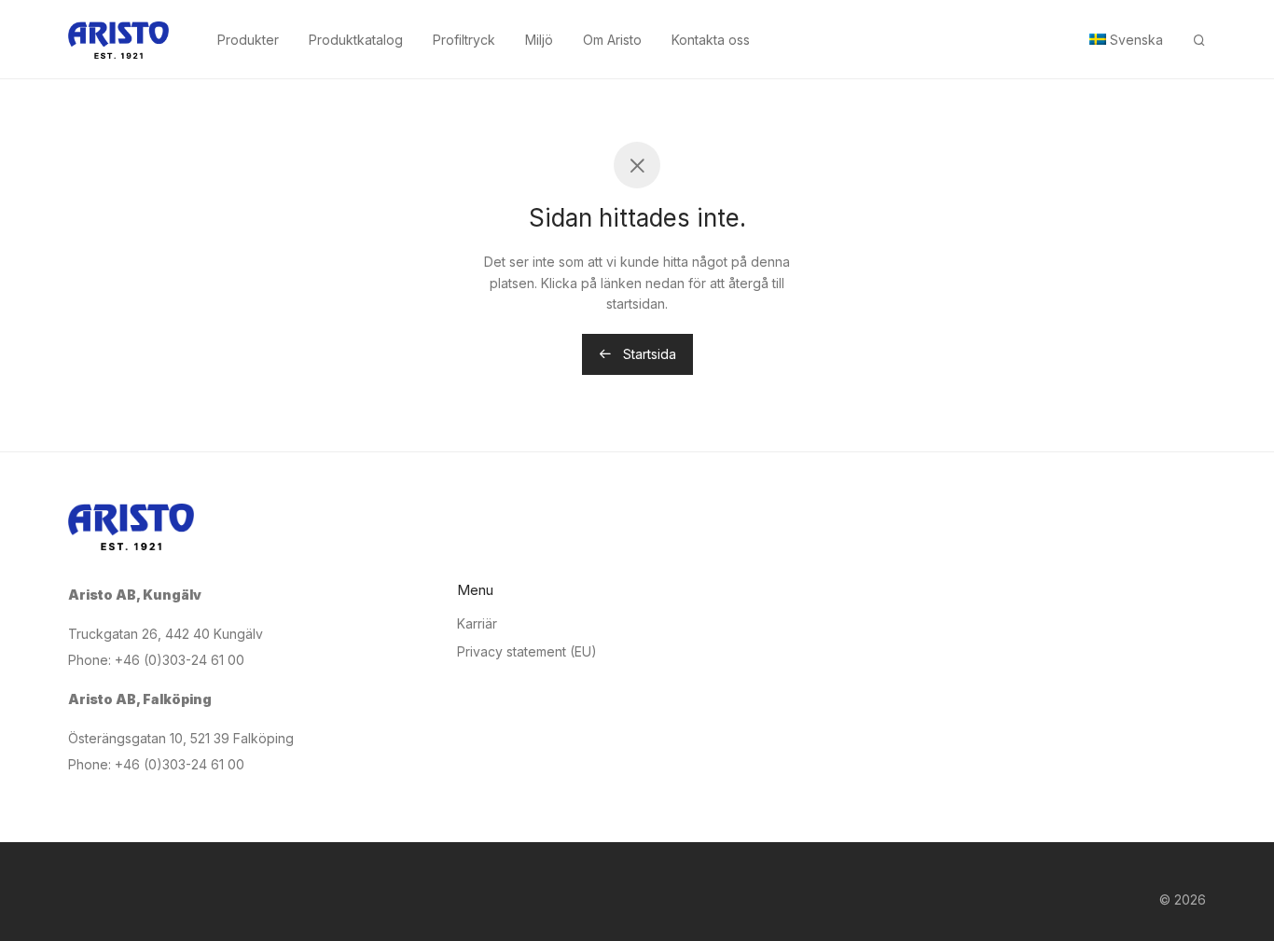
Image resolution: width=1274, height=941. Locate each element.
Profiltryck (464, 40)
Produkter (248, 40)
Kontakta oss (711, 40)
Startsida (647, 354)
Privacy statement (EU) (527, 651)
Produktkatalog (356, 40)
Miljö (539, 40)
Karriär (477, 623)
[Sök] (1199, 40)
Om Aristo (612, 40)
